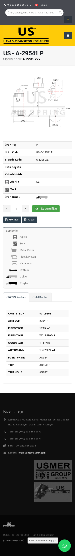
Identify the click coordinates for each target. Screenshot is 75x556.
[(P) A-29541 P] (37, 103)
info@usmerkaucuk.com (32, 452)
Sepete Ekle (48, 208)
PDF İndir (13, 219)
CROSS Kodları (16, 297)
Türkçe (43, 5)
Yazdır (30, 219)
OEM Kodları (40, 297)
